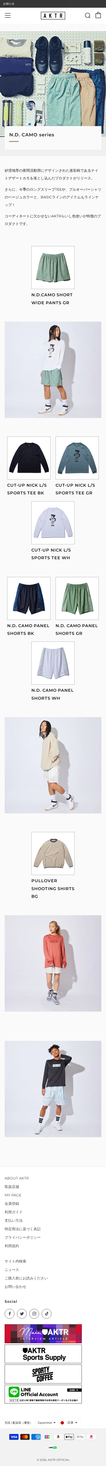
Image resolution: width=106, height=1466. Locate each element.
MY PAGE (13, 1195)
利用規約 (12, 1246)
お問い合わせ (15, 1286)
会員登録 (12, 1203)
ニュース (12, 1269)
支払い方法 (14, 1220)
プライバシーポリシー (23, 1237)
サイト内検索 (15, 1261)
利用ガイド (14, 1212)
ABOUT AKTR (17, 1178)
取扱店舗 (12, 1186)
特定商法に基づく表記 (23, 1229)
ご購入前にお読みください (26, 1278)
